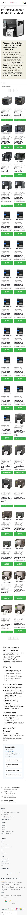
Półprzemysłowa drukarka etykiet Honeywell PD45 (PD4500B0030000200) (6, 227)
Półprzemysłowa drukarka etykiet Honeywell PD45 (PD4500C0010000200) (6, 256)
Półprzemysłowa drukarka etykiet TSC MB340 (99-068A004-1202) (19, 465)
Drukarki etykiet (5, 859)
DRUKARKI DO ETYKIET (13, 7)
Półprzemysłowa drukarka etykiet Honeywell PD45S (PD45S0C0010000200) (6, 285)
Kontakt (3, 841)
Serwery (3, 865)
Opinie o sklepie (5, 845)
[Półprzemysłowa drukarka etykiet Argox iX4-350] (20, 101)
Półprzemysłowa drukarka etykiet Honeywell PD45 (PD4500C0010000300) (19, 256)
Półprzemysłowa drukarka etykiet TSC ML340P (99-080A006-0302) (6, 558)
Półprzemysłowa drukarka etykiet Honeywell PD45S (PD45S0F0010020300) (19, 372)
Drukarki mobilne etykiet (12, 770)
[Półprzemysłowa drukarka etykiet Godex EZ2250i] (7, 157)
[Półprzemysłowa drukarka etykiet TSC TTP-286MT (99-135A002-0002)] (7, 609)
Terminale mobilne (5, 863)
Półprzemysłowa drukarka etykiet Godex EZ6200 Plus (18, 170)
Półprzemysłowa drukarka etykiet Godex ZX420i (5, 199)
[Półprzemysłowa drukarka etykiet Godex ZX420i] (7, 185)
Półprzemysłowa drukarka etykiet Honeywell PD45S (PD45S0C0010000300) (19, 285)
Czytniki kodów (4, 861)
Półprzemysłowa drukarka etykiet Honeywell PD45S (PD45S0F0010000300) (19, 343)
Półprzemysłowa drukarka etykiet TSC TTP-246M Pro (6, 591)
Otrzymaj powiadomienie (7, 146)
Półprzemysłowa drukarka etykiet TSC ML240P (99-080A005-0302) (19, 529)
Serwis (2, 849)
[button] (24, 3)
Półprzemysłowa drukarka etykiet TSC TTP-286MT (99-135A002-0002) (6, 625)
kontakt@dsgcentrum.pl (7, 817)
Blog (2, 843)
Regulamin (3, 825)
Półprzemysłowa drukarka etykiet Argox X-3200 (5, 143)
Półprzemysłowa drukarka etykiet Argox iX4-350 (18, 114)
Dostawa (3, 829)
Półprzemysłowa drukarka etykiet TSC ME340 (6, 528)
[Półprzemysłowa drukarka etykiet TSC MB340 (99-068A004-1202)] (20, 450)
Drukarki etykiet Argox (6, 109)
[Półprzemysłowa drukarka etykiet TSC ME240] (20, 483)
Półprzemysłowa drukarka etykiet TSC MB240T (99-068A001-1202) (6, 465)
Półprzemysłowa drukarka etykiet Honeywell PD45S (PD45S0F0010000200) (6, 343)
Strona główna (4, 7)
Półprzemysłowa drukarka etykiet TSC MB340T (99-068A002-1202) (6, 499)
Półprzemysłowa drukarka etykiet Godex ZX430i (18, 199)
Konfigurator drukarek (6, 847)
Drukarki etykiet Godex (6, 165)
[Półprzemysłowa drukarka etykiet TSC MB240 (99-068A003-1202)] (20, 418)
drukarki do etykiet (9, 751)
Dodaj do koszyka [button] (7, 120)
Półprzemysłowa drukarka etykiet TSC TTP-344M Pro (19, 625)
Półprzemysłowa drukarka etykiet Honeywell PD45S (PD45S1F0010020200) (6, 430)
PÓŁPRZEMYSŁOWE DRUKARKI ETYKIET (5, 111)
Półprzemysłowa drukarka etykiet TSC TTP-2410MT (19, 557)
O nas (2, 851)
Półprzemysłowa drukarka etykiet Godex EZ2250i (5, 170)
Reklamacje (4, 827)
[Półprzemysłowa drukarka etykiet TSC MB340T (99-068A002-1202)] (7, 483)
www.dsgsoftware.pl (6, 833)
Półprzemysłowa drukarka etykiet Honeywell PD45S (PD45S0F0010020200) (6, 372)
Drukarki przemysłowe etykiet (12, 765)
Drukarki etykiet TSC (18, 426)
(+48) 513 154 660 (5, 819)
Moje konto (4, 853)
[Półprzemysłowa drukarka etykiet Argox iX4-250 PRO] (7, 101)
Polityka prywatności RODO (7, 831)
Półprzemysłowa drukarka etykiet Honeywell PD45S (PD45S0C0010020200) (6, 314)
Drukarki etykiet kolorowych (13, 775)
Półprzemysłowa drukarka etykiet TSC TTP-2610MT (19, 590)
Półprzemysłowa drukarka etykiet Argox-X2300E (18, 143)
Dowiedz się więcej (20, 506)
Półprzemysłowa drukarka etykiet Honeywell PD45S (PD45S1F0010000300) (19, 401)
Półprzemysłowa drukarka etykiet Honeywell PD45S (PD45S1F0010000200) (6, 401)
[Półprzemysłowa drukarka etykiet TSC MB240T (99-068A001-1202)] (7, 450)
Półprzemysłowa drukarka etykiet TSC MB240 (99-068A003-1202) (19, 432)
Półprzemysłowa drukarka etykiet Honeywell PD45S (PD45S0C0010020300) (19, 314)
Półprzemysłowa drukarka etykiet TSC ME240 (19, 499)
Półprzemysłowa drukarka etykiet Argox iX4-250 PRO (5, 114)
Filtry (4, 83)
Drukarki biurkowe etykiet (13, 760)
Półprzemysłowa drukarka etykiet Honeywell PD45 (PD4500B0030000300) (19, 227)
